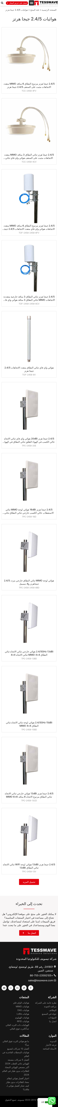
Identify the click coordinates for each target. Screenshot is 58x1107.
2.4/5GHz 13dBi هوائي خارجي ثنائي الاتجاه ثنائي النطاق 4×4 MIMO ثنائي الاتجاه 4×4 (29, 653)
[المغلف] (4, 987)
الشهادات (52, 1017)
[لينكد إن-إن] (17, 987)
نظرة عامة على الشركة (45, 1002)
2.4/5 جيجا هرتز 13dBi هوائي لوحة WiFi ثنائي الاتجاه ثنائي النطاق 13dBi (29, 866)
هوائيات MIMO (22, 1006)
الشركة (52, 997)
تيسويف (20, 1099)
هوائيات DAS (23, 1010)
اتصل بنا (52, 1021)
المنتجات (24, 997)
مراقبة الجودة (50, 1006)
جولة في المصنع (49, 1014)
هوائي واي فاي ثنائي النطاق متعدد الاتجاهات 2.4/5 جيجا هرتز (29, 369)
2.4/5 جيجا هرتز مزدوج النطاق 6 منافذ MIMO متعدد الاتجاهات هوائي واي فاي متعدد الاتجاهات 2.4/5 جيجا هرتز (29, 227)
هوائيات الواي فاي (21, 1002)
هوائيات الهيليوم (22, 1017)
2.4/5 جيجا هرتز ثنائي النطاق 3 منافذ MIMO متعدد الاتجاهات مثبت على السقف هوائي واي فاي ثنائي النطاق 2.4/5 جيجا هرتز (29, 156)
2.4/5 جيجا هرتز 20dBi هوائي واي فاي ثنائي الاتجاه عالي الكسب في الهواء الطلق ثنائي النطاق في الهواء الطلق (29, 440)
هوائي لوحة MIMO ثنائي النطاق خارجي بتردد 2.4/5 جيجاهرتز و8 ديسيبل (29, 582)
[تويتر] (24, 987)
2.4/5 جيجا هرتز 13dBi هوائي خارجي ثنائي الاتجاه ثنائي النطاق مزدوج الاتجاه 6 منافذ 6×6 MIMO (29, 795)
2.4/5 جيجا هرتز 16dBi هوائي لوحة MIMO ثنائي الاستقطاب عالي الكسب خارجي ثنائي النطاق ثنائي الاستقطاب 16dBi (29, 511)
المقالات (24, 1035)
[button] (31, 2)
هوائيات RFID (23, 1021)
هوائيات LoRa (23, 1014)
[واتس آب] (10, 987)
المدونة (53, 1041)
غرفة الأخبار (51, 1045)
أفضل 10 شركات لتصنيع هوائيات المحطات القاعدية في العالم (15, 1052)
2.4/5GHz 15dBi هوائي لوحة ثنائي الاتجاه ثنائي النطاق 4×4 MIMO (29, 724)
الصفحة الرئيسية (49, 10)
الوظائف (52, 1010)
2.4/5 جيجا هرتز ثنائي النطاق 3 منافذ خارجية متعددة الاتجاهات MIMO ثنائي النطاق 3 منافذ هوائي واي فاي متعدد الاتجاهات (29, 298)
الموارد (52, 1035)
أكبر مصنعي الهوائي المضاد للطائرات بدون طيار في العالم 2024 (15, 1071)
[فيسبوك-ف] (30, 987)
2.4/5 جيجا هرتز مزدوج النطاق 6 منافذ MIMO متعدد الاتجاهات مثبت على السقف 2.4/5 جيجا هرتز (29, 85)
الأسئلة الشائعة (49, 1048)
